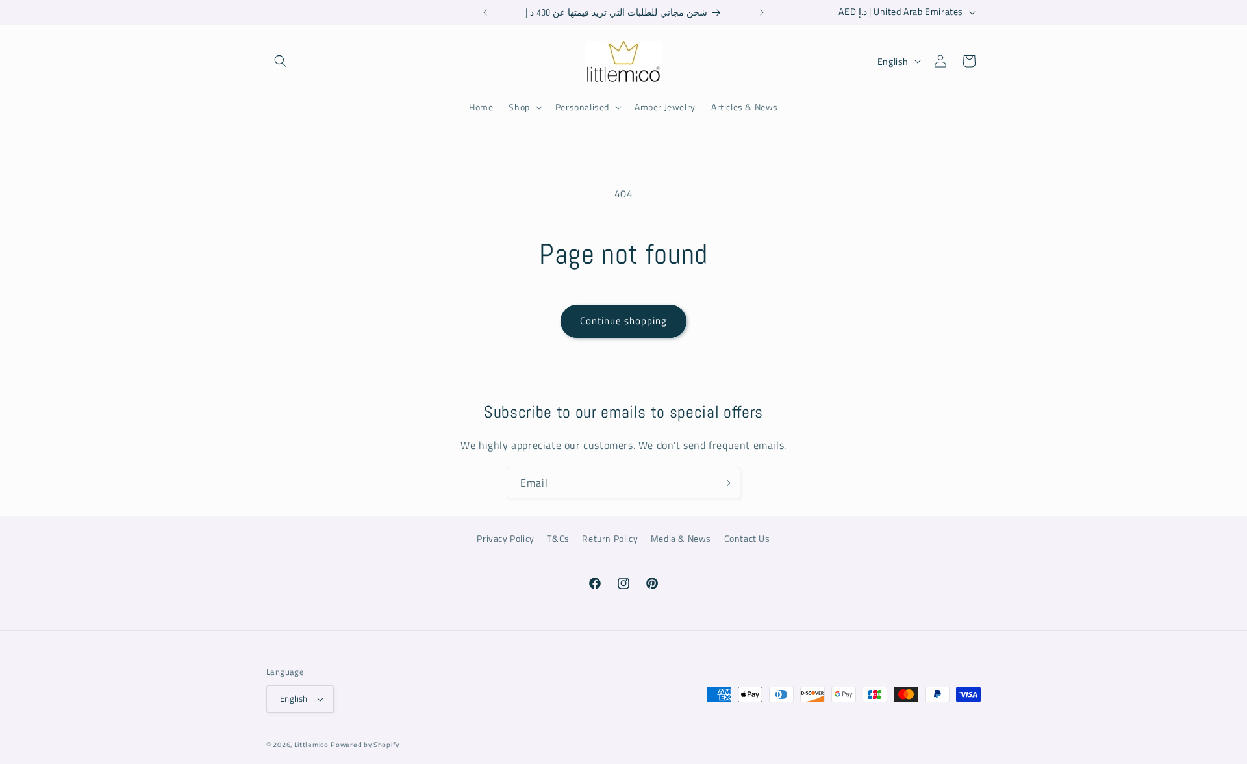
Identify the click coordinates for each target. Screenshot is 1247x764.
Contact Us (747, 538)
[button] (280, 61)
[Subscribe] (725, 483)
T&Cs (558, 538)
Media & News (681, 538)
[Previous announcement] (485, 12)
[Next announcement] (762, 12)
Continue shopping (623, 320)
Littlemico (311, 744)
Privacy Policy (505, 538)
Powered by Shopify (365, 744)
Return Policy (610, 538)
